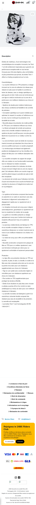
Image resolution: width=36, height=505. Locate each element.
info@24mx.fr (25, 419)
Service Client (9, 419)
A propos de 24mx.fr (18, 408)
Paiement (18, 390)
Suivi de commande (18, 399)
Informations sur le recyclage (18, 405)
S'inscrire (20, 441)
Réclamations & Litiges (18, 402)
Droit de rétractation (18, 396)
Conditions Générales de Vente (18, 387)
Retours (30, 393)
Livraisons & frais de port (18, 384)
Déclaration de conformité (18, 411)
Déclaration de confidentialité (14, 393)
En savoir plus (9, 441)
